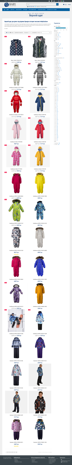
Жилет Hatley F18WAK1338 (16, 60)
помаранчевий (58, 70)
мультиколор (58, 68)
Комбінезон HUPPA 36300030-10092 (40, 306)
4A (56, 129)
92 (56, 108)
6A (56, 131)
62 (56, 102)
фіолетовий (57, 76)
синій (57, 72)
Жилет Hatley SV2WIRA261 (40, 60)
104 (56, 111)
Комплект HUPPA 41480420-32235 (40, 387)
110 (56, 112)
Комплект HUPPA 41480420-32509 (40, 415)
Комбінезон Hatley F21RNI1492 (40, 141)
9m (56, 93)
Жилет (56, 42)
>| (16, 452)
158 (56, 123)
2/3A (56, 92)
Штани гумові (58, 53)
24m (56, 97)
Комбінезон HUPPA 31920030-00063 (16, 196)
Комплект (57, 45)
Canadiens (57, 32)
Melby (56, 38)
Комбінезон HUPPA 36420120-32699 (40, 333)
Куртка (57, 46)
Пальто (57, 50)
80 (56, 106)
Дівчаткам (36, 13)
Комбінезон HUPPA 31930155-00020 (40, 250)
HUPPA (57, 35)
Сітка (8, 32)
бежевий (57, 60)
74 (56, 104)
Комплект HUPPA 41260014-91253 (40, 360)
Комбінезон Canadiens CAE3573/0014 (40, 87)
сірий (57, 74)
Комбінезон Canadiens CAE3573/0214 (16, 114)
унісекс (57, 144)
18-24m (57, 91)
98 (56, 110)
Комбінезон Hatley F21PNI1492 (16, 141)
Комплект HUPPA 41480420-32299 (16, 415)
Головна (29, 13)
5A (56, 130)
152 (56, 122)
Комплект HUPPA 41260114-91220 (16, 387)
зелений (57, 66)
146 (56, 121)
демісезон (57, 82)
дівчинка (57, 143)
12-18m (57, 89)
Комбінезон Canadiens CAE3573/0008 (16, 87)
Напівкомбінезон (58, 48)
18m (56, 96)
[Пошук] (57, 4)
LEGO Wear (57, 36)
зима (56, 84)
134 (56, 118)
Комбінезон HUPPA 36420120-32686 (16, 333)
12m (56, 95)
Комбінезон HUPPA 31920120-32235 (40, 223)
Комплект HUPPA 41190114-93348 (16, 360)
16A (56, 140)
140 (56, 119)
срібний (57, 75)
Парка (56, 49)
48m (56, 100)
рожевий (57, 71)
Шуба (56, 54)
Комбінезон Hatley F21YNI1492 (40, 169)
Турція (56, 39)
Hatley (57, 34)
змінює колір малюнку (59, 57)
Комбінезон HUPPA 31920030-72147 (16, 223)
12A (56, 137)
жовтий (57, 64)
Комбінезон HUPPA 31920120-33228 (16, 250)
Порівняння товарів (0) (19, 32)
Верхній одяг (41, 13)
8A (56, 134)
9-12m (56, 88)
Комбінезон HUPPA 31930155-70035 (40, 279)
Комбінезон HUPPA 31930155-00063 (16, 279)
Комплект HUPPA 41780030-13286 (40, 442)
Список (12, 32)
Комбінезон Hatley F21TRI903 (16, 169)
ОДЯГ (33, 13)
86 (56, 107)
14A (56, 138)
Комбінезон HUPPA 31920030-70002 (40, 196)
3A (56, 127)
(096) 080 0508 (31, 6)
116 (56, 114)
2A (56, 126)
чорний (57, 78)
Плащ (57, 52)
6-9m (56, 87)
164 (56, 125)
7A (56, 133)
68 (56, 103)
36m (56, 99)
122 (56, 115)
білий (56, 59)
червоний (57, 79)
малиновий (57, 67)
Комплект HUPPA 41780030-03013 (16, 442)
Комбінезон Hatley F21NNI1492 (40, 114)
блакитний (57, 63)
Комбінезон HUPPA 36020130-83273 (16, 306)
